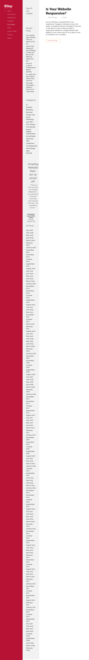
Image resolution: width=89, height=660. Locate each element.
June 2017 (29, 420)
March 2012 (30, 577)
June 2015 (29, 478)
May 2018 (29, 382)
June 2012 (29, 571)
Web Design (52, 17)
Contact (10, 35)
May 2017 (29, 423)
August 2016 (30, 456)
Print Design (30, 124)
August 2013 (30, 545)
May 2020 (29, 336)
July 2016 (29, 458)
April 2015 (29, 483)
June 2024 (29, 273)
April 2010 (29, 631)
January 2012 (30, 584)
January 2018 (31, 394)
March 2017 (30, 428)
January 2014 (31, 529)
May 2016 (29, 461)
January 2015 (31, 488)
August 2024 (30, 268)
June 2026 (29, 233)
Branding (29, 110)
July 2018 (29, 377)
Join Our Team (12, 31)
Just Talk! (29, 122)
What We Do (11, 18)
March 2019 (30, 346)
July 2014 (29, 511)
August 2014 (30, 509)
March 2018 (30, 387)
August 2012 (30, 569)
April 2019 (29, 344)
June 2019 (29, 339)
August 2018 (30, 374)
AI (27, 105)
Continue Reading (53, 40)
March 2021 (30, 324)
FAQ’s (9, 28)
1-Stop (64, 17)
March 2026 (30, 240)
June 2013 (29, 548)
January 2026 (31, 247)
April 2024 (29, 279)
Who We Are (11, 14)
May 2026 (29, 235)
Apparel (29, 107)
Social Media (30, 136)
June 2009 (30, 643)
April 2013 (29, 553)
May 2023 (29, 312)
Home (9, 11)
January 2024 (31, 284)
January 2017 (31, 435)
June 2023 (29, 310)
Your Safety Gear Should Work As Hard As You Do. (30, 39)
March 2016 (30, 463)
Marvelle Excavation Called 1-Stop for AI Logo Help (30, 87)
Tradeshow (30, 143)
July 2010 (29, 624)
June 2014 (29, 514)
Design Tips (30, 115)
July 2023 (29, 307)
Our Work (10, 21)
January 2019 (31, 353)
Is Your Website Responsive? (58, 11)
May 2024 (29, 276)
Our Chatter (11, 24)
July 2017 (29, 418)
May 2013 (29, 550)
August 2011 (30, 600)
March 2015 (30, 485)
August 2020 (30, 331)
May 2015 (29, 480)
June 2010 (29, 626)
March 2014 (30, 521)
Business (29, 112)
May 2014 (29, 516)
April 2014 (29, 519)
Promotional (30, 127)
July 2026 (29, 230)
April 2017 (29, 425)
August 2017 (30, 415)
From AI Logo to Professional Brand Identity (30, 67)
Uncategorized (31, 146)
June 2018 (29, 379)
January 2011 (30, 607)
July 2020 (29, 334)
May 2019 (29, 341)
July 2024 (29, 271)
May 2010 (29, 629)
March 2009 (30, 645)
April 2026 (29, 238)
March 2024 (30, 281)
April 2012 (29, 574)
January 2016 (31, 466)
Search (9, 38)
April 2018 (29, 384)
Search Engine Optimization (31, 132)
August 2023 (30, 305)
